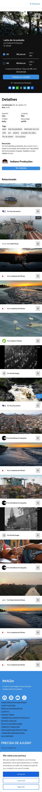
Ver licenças (21, 72)
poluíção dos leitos (28, 133)
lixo (9, 133)
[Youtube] (18, 697)
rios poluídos (21, 137)
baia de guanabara (15, 129)
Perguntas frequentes (11, 709)
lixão (4, 133)
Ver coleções (21, 168)
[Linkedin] (11, 697)
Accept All (21, 774)
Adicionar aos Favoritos (22, 83)
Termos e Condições (10, 727)
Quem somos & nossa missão (14, 703)
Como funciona (8, 706)
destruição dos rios (31, 129)
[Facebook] (4, 697)
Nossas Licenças (8, 721)
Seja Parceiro (7, 736)
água (4, 129)
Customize (21, 781)
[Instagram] (24, 697)
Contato (5, 712)
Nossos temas (7, 715)
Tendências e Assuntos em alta (15, 718)
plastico (16, 133)
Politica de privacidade (11, 724)
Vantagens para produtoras (14, 730)
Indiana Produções (15, 43)
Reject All (21, 787)
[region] (21, 772)
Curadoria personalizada (13, 733)
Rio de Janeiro (7, 137)
